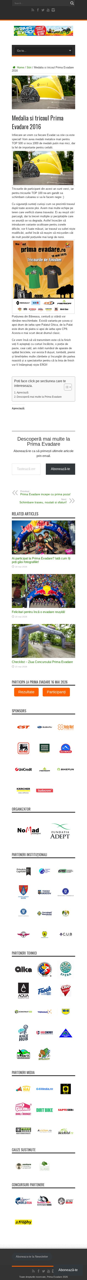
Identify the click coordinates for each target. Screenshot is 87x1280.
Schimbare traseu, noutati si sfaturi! (43, 501)
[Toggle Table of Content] (66, 387)
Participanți (56, 692)
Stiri (29, 67)
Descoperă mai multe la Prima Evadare (39, 396)
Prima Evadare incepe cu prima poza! (45, 493)
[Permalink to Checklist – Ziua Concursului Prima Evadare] (43, 657)
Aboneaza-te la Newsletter (32, 1256)
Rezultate (26, 692)
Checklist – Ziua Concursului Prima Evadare (42, 662)
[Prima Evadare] (43, 33)
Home (20, 67)
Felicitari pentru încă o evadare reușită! (38, 612)
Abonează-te (60, 469)
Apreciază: (23, 392)
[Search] (72, 3)
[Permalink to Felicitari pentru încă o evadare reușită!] (43, 607)
